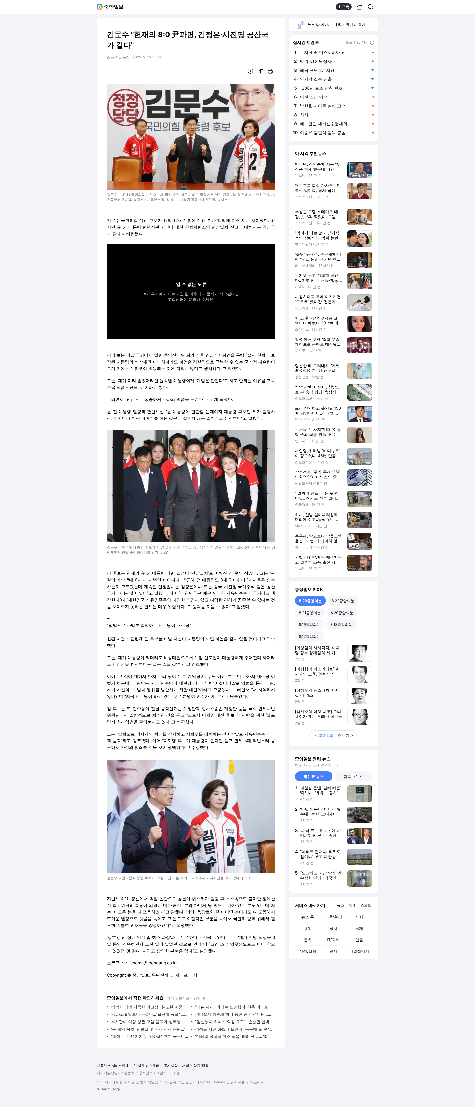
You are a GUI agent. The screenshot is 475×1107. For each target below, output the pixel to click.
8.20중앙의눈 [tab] (342, 612)
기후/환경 (333, 916)
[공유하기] (359, 6)
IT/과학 (333, 939)
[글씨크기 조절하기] (260, 71)
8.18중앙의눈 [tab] (341, 624)
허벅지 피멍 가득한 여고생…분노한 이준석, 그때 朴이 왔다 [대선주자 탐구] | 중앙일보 (150, 1006)
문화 (308, 939)
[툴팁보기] (372, 43)
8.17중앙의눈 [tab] (310, 636)
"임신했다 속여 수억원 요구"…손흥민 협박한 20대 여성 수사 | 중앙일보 (234, 1021)
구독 (345, 7)
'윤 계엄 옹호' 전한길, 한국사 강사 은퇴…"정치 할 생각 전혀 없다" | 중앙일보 (150, 1029)
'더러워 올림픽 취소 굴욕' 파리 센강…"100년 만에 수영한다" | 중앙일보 (234, 1036)
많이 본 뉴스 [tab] (314, 776)
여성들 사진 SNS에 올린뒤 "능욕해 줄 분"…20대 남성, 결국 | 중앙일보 (234, 1029)
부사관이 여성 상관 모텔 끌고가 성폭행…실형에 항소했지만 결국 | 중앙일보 (150, 1021)
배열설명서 (359, 951)
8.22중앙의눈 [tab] (343, 600)
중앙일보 (114, 6)
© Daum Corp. (109, 1089)
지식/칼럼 (307, 951)
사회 (359, 916)
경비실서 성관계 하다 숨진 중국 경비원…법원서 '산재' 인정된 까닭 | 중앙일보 (234, 1014)
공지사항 (171, 1065)
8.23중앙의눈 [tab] (310, 600)
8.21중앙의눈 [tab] (310, 612)
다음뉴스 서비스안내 (113, 1065)
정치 (333, 928)
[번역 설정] (250, 71)
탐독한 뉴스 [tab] (353, 776)
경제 (308, 928)
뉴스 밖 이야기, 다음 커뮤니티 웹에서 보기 (343, 24)
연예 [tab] (352, 905)
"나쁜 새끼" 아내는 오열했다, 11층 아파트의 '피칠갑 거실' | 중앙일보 (234, 1006)
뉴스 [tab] (340, 905)
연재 (333, 951)
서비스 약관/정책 (195, 1065)
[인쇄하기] (270, 71)
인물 (359, 939)
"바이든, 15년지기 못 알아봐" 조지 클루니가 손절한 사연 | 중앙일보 (150, 1036)
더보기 (331, 735)
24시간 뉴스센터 (146, 1065)
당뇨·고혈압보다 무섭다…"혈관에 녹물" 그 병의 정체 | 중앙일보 (150, 1014)
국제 (359, 928)
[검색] (372, 6)
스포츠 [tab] (366, 905)
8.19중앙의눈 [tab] (310, 624)
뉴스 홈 (307, 916)
